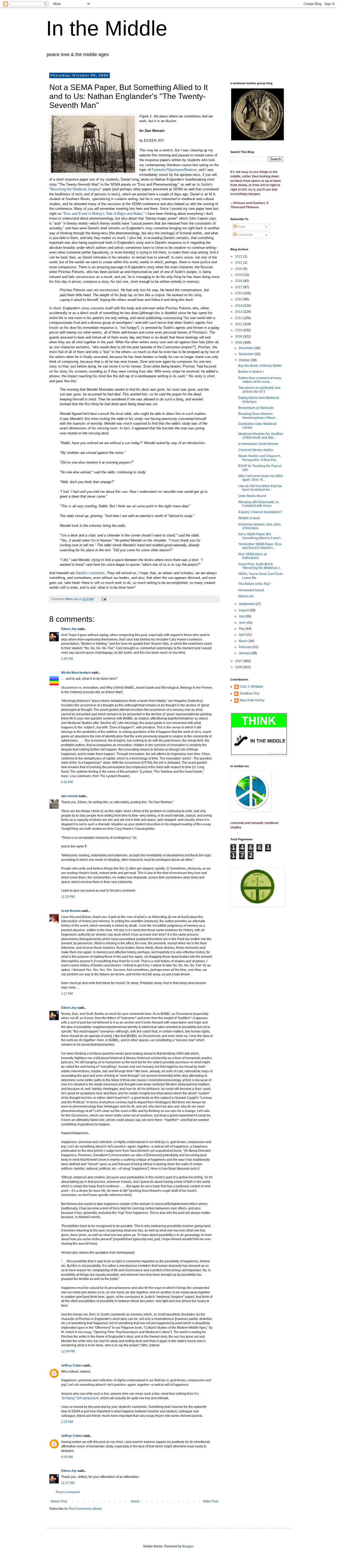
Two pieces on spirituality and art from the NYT (259, 389)
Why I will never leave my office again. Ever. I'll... (260, 477)
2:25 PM (67, 1422)
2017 (239, 287)
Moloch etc (246, 596)
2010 (239, 330)
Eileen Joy (69, 629)
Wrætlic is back (249, 518)
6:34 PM (67, 782)
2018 (239, 281)
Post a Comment (68, 1492)
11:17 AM (67, 1483)
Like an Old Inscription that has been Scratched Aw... (260, 487)
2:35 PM (67, 659)
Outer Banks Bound (252, 496)
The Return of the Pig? (254, 584)
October (245, 360)
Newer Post (59, 1501)
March (244, 641)
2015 (239, 299)
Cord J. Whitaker (251, 686)
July (242, 616)
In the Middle (106, 28)
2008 (239, 342)
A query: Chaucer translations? (260, 512)
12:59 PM (68, 1351)
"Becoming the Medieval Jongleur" (75, 189)
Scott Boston (71, 911)
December (247, 348)
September (247, 604)
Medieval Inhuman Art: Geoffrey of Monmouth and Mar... (260, 435)
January (245, 653)
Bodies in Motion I (251, 372)
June (243, 622)
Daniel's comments (90, 573)
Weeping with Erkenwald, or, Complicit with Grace (258, 504)
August (244, 610)
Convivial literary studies (255, 450)
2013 (239, 312)
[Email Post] (103, 598)
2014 (239, 305)
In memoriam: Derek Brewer (258, 444)
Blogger (187, 1546)
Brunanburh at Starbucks (256, 408)
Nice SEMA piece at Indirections (252, 556)
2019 (239, 275)
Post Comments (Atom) (85, 1509)
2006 (239, 667)
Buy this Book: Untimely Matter (260, 366)
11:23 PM (68, 896)
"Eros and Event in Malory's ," (103, 214)
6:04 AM (67, 1457)
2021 (239, 262)
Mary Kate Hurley (252, 700)
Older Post (210, 1501)
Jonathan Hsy (249, 693)
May (242, 628)
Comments (244, 235)
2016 (239, 293)
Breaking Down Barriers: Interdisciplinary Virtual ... (258, 415)
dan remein (69, 796)
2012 (239, 318)
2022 (239, 256)
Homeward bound (251, 590)
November (247, 354)
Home (135, 1501)
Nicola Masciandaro (76, 672)
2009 (239, 336)
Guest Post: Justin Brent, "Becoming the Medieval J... (260, 566)
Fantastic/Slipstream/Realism (174, 170)
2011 (239, 324)
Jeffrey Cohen (71, 1365)
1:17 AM (67, 993)
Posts (240, 227)
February (245, 647)
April (242, 635)
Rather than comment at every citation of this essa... (259, 380)
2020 (239, 269)
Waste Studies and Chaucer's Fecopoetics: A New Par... (259, 457)
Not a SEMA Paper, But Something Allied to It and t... (260, 536)
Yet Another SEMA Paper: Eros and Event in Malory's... (260, 546)
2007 (239, 661)
